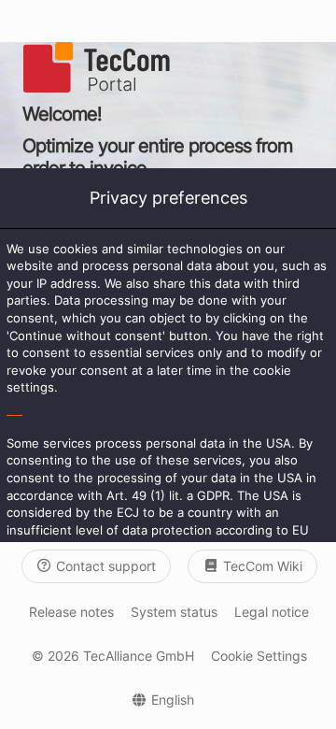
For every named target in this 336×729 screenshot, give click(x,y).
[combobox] (163, 699)
